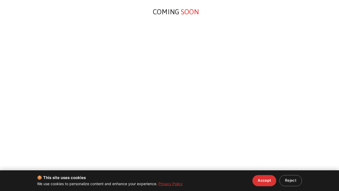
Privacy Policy (170, 183)
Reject (290, 180)
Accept (264, 180)
